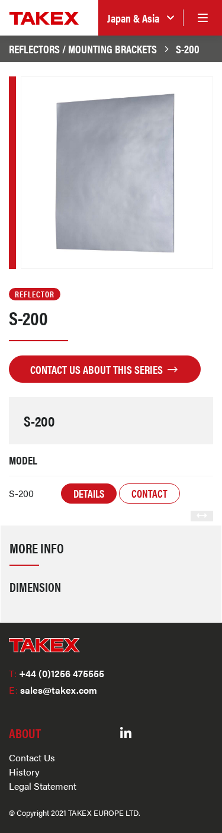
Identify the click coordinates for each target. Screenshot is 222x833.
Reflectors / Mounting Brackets (83, 48)
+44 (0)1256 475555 (56, 673)
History (24, 771)
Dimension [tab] (35, 586)
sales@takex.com (53, 690)
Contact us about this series (97, 369)
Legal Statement (42, 786)
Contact (149, 493)
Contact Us (32, 757)
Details (88, 493)
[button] (140, 18)
